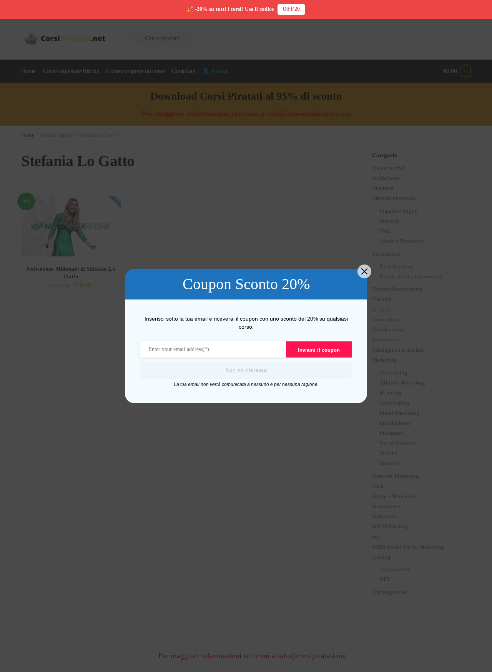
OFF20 (291, 9)
